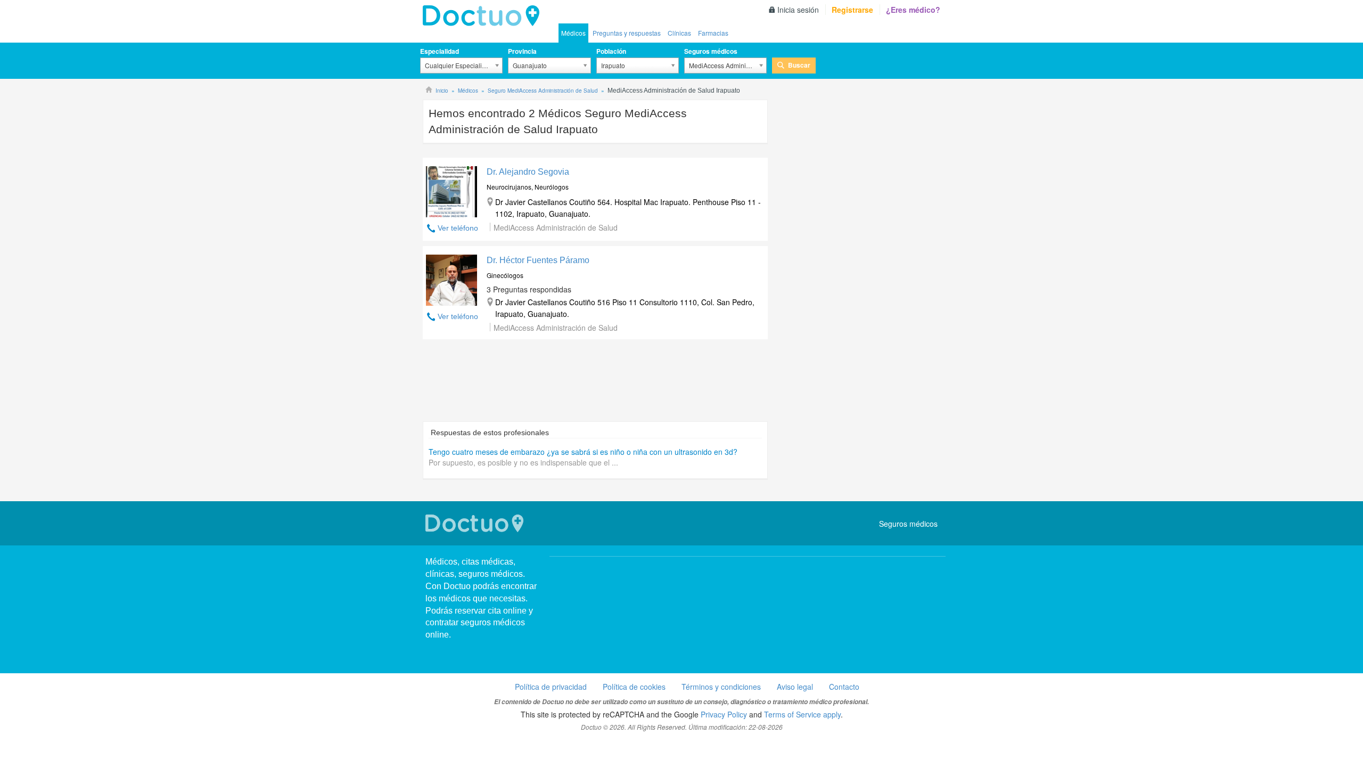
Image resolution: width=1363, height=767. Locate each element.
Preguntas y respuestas (627, 32)
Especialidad (439, 51)
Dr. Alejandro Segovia (528, 171)
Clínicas (679, 32)
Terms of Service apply (802, 714)
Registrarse (852, 9)
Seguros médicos (710, 51)
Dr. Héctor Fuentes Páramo (538, 260)
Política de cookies (634, 686)
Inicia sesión (798, 9)
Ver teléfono (458, 228)
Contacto (844, 686)
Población (611, 51)
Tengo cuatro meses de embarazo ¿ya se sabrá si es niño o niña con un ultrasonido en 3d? (583, 451)
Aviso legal (795, 686)
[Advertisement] (595, 385)
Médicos (573, 32)
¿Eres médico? (913, 9)
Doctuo (484, 16)
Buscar (799, 65)
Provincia (522, 51)
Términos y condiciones (721, 686)
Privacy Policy (724, 714)
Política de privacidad (551, 686)
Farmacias (713, 32)
